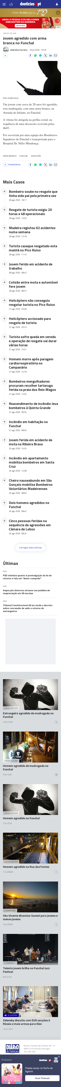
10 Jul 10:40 (8, 721)
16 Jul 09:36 (8, 924)
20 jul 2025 (38, 49)
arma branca (9, 155)
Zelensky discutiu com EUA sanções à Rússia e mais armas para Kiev (26, 1022)
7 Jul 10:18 (7, 823)
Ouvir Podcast (42, 1078)
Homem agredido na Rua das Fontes (26, 866)
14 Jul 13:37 (8, 1029)
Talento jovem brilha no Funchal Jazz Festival (26, 970)
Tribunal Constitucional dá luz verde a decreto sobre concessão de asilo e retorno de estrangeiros (27, 608)
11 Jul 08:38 (8, 871)
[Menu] (4, 4)
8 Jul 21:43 (7, 976)
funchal (23, 155)
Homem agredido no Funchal (21, 818)
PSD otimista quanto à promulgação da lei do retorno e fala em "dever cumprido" (27, 577)
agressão (36, 155)
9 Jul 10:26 (7, 774)
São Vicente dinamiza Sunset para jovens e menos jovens (30, 917)
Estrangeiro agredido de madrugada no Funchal (28, 715)
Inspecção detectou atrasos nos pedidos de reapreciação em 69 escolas (26, 592)
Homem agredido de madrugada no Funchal (25, 767)
